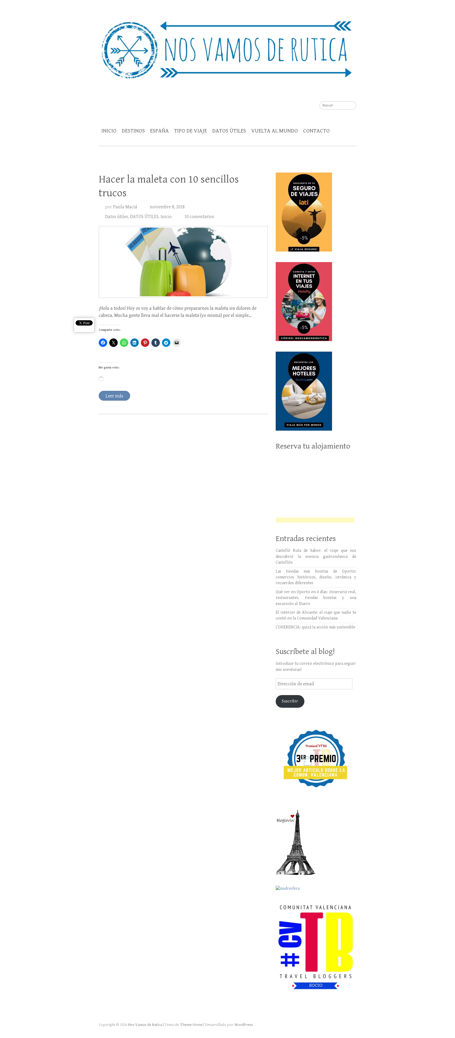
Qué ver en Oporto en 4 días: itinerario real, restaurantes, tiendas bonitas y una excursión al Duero (316, 597)
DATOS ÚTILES (229, 131)
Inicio (166, 216)
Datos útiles (116, 216)
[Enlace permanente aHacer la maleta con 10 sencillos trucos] (183, 262)
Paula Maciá (125, 207)
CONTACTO (316, 131)
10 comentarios (199, 216)
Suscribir (290, 701)
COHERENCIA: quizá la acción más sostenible (315, 627)
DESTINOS (133, 131)
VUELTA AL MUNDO (274, 131)
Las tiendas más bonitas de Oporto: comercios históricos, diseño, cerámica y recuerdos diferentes (316, 577)
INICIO (108, 131)
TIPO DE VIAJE (190, 131)
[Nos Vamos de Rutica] (227, 46)
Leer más (114, 396)
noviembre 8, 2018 (167, 207)
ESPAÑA (159, 131)
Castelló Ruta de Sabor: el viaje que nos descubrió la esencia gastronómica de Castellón (316, 556)
